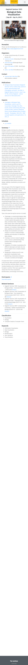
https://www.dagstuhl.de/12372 (15, 48)
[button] (3, 30)
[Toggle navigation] (25, 2)
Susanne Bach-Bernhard (11, 76)
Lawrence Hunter (9, 59)
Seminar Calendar (9, 5)
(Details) (14, 289)
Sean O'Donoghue (9, 66)
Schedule (8, 123)
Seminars (4, 5)
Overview (14, 663)
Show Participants (6, 279)
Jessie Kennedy (9, 62)
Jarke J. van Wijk (9, 70)
